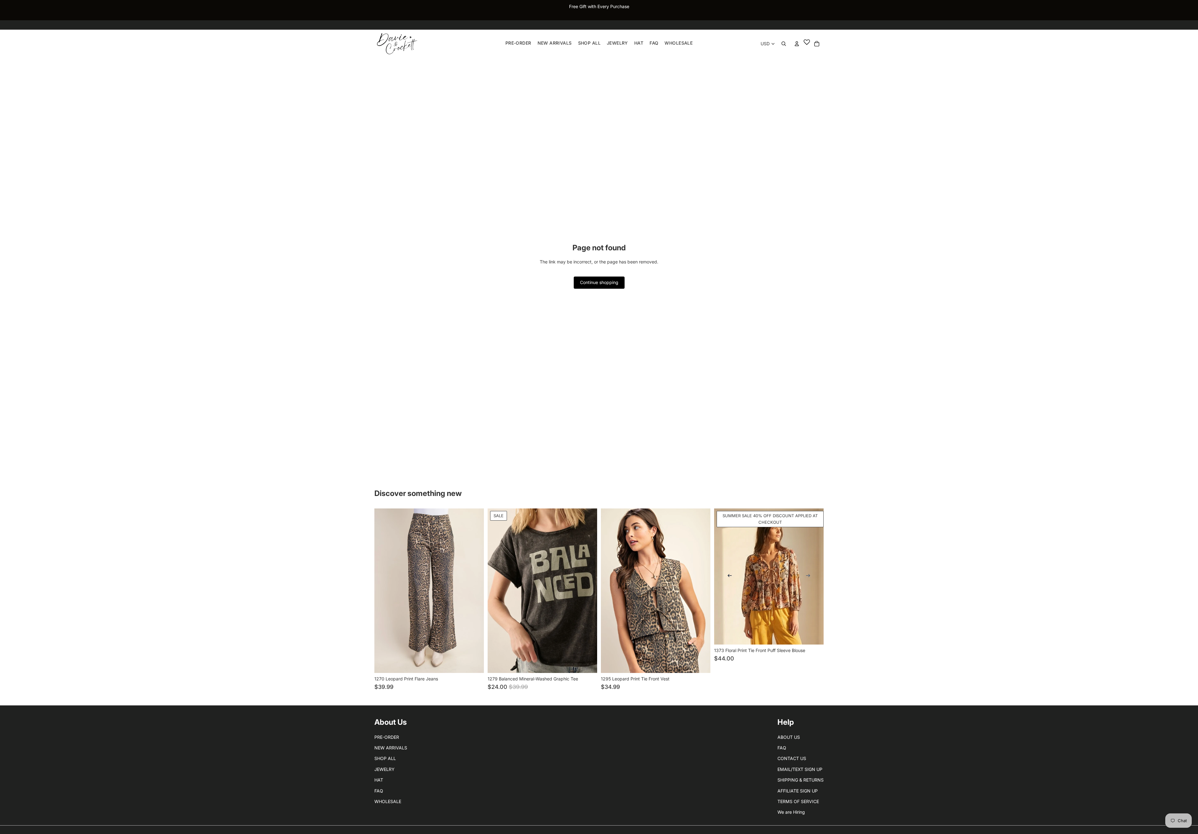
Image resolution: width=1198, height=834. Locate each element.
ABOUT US (788, 737)
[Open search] (784, 44)
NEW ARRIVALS (390, 747)
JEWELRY (384, 769)
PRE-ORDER (386, 737)
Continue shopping (599, 282)
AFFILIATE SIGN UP (797, 790)
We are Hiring (791, 812)
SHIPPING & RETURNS (800, 779)
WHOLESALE (387, 801)
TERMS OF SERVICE (798, 801)
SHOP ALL (385, 758)
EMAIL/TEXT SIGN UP (799, 769)
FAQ (378, 790)
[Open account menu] (797, 44)
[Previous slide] (729, 576)
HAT (378, 779)
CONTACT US (791, 758)
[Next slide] (808, 576)
